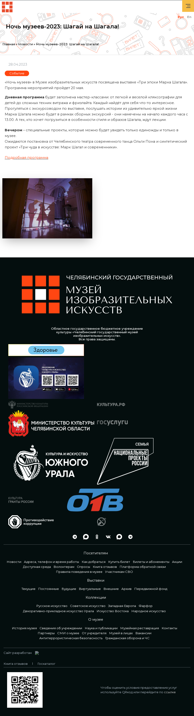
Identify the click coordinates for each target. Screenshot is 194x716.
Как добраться (94, 562)
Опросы (83, 567)
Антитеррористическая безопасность (70, 638)
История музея (24, 628)
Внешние (111, 589)
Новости (25, 44)
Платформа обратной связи (142, 567)
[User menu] (188, 6)
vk (107, 537)
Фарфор (146, 606)
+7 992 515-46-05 (62, 537)
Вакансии (143, 633)
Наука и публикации (101, 628)
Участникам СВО (119, 572)
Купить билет (119, 562)
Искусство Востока (113, 611)
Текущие (28, 589)
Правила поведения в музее (79, 572)
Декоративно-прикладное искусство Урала (58, 611)
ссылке (170, 692)
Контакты (169, 628)
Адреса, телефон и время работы (51, 562)
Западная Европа (122, 606)
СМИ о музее (68, 633)
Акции (177, 562)
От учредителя (94, 633)
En (189, 17)
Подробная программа (26, 157)
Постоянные (48, 589)
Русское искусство (51, 606)
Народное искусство (148, 611)
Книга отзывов (105, 567)
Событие (16, 73)
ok (96, 537)
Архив (126, 589)
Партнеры (46, 633)
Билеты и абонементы (151, 562)
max (84, 537)
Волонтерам (63, 567)
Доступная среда (37, 567)
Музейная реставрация (139, 628)
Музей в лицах (121, 633)
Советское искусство (88, 606)
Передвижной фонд (150, 589)
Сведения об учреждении (61, 628)
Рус (181, 17)
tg (73, 537)
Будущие (69, 589)
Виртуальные (90, 589)
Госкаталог (46, 664)
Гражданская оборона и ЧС (127, 638)
